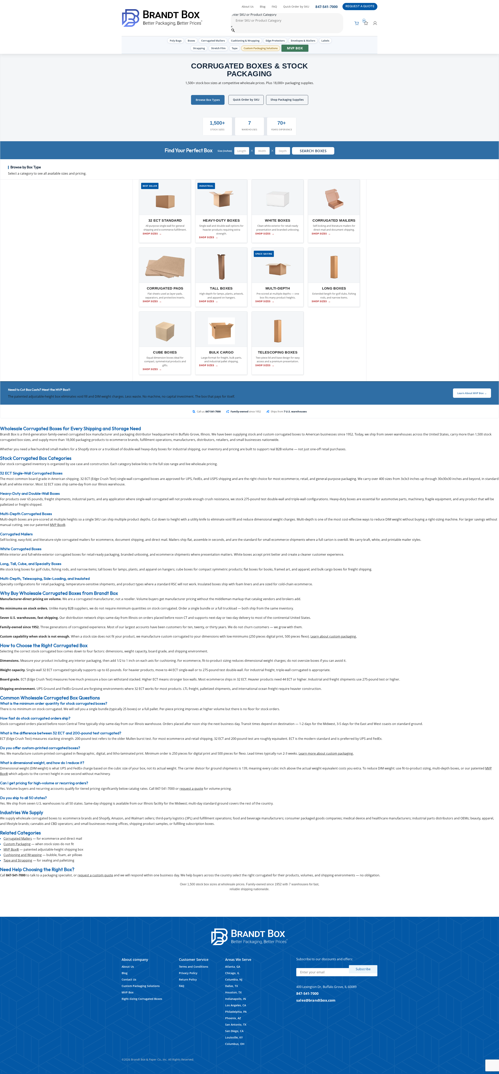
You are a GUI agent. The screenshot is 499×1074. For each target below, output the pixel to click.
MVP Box (295, 48)
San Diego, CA (234, 1031)
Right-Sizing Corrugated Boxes (142, 999)
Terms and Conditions (193, 966)
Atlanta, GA (232, 966)
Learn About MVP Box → (472, 393)
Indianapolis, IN (235, 999)
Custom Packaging (17, 844)
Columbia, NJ (233, 979)
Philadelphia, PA (236, 1012)
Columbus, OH (234, 1044)
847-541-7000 (326, 6)
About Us (248, 6)
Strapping (199, 48)
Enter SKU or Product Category (253, 14)
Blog (262, 6)
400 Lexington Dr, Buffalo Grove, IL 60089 (326, 987)
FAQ (274, 6)
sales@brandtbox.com (316, 1000)
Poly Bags (175, 40)
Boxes (191, 40)
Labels (325, 40)
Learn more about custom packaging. (326, 753)
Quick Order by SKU (296, 6)
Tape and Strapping (18, 860)
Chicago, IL (232, 973)
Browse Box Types (208, 100)
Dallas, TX (231, 986)
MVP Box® (57, 525)
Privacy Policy (188, 973)
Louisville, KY (234, 1037)
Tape (234, 48)
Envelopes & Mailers (303, 40)
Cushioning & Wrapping (245, 40)
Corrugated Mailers (213, 40)
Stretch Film (218, 48)
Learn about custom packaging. (334, 636)
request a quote (191, 788)
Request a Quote (359, 6)
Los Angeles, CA (235, 1005)
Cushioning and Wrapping (23, 855)
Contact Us (129, 979)
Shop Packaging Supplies (287, 99)
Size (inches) (225, 151)
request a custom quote (95, 875)
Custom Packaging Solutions (261, 48)
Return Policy (188, 979)
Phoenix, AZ (233, 1018)
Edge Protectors (275, 40)
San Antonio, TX (235, 1024)
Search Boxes (313, 150)
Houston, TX (233, 992)
